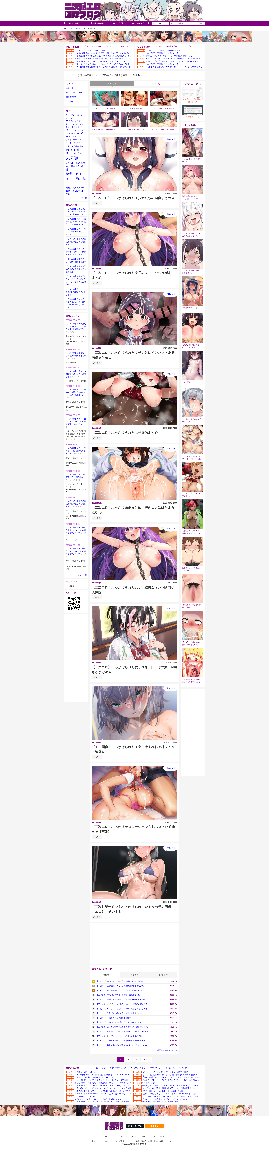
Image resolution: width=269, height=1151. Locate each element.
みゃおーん (170, 1068)
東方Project (70, 163)
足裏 (78, 188)
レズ (74, 143)
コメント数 (163, 975)
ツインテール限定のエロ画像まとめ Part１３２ (94, 1077)
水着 (78, 163)
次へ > (146, 1059)
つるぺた (79, 115)
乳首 (81, 146)
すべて (112, 83)
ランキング (139, 23)
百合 (73, 166)
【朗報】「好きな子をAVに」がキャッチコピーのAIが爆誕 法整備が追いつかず (175, 1094)
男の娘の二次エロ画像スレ (86, 1072)
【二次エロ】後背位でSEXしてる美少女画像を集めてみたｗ (121, 986)
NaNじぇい (183, 1068)
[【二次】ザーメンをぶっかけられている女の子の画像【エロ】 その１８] (134, 872)
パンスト (70, 136)
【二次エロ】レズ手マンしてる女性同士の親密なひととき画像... (122, 1009)
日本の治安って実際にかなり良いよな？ (162, 53)
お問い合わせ (159, 1136)
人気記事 (106, 975)
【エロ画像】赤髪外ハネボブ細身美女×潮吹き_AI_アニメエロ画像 (102, 53)
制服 (68, 150)
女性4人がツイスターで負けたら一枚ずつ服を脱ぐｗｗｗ (169, 56)
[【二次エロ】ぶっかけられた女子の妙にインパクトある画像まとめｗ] (134, 318)
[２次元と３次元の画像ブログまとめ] (134, 98)
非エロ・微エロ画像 (74, 92)
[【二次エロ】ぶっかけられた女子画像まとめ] (134, 398)
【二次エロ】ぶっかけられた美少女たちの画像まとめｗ (133, 198)
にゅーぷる (100, 1068)
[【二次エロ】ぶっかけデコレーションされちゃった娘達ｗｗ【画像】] (134, 793)
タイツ (69, 130)
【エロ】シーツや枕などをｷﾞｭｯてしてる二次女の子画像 (165, 1072)
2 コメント (171, 139)
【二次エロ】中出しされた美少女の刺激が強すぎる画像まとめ (121, 981)
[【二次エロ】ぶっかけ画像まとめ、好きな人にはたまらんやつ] (134, 473)
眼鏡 (77, 166)
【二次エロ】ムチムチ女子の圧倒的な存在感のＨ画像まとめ (120, 1040)
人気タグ (134, 975)
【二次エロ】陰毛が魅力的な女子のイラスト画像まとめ (119, 1013)
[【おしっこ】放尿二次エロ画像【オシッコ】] (163, 119)
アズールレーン (72, 124)
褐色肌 (69, 187)
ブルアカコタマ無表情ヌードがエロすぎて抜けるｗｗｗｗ (165, 1099)
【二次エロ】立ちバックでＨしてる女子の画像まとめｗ (119, 995)
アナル (80, 124)
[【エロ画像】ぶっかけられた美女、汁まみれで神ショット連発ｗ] (134, 713)
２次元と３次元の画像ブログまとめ (97, 46)
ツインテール (78, 130)
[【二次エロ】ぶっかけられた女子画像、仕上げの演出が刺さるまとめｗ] (134, 633)
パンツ (77, 137)
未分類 (72, 158)
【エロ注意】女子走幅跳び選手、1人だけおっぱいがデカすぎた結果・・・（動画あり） (111, 67)
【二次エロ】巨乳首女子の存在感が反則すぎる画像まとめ (76, 269)
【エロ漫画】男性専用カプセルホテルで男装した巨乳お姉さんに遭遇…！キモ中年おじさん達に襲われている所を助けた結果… (127, 56)
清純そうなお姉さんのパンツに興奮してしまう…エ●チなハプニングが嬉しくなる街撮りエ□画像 (114, 61)
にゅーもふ (158, 46)
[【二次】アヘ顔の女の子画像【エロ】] (105, 98)
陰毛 (72, 191)
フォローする (136, 1126)
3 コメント (171, 214)
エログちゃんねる (138, 1068)
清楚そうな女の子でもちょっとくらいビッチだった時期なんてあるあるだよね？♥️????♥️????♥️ (115, 64)
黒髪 (68, 194)
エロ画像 (75, 23)
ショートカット (73, 127)
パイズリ (80, 133)
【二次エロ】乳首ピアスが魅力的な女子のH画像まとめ (76, 292)
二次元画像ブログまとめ (85, 1096)
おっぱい (70, 115)
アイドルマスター (74, 121)
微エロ (69, 153)
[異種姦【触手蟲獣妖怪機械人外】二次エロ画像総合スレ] (105, 119)
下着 (78, 143)
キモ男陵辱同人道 (173, 46)
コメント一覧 (81, 575)
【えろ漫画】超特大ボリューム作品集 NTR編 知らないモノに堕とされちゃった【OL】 (110, 1091)
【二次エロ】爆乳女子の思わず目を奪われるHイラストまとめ (121, 1045)
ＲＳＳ (155, 1126)
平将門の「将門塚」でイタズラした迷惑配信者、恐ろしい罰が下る (173, 59)
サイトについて (110, 1136)
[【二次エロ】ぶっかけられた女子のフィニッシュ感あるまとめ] (134, 239)
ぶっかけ (96, 203)
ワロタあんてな (121, 46)
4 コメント (171, 608)
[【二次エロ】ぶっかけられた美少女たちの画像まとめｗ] (134, 164)
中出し (69, 146)
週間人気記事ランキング (167, 1050)
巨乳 (76, 149)
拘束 (75, 154)
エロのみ (157, 83)
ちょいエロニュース (118, 1068)
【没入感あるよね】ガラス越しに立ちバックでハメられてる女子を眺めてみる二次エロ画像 (112, 1088)
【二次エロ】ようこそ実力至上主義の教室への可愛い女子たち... (122, 1027)
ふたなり (69, 118)
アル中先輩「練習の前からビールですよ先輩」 (161, 1102)
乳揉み (76, 146)
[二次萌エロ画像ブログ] (134, 10)
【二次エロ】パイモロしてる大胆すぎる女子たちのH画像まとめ (122, 1031)
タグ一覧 (119, 23)
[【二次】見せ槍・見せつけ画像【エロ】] (134, 119)
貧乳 (74, 188)
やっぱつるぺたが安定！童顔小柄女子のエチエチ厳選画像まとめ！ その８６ (174, 1088)
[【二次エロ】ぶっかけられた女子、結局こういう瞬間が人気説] (134, 553)
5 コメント (171, 688)
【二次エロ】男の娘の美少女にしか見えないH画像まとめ (119, 990)
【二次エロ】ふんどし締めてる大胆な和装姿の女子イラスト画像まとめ (76, 221)
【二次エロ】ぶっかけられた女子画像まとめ (125, 432)
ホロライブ (76, 140)
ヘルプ (124, 1136)
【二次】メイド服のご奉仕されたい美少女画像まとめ (76, 241)
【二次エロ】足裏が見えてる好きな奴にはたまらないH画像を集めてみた (76, 211)
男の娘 (68, 166)
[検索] (201, 23)
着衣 (82, 166)
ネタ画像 (69, 102)
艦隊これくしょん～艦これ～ (76, 178)
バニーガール (70, 133)
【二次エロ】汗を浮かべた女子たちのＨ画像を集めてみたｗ (120, 1036)
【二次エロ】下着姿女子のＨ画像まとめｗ (113, 1018)
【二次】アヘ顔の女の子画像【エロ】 (90, 50)
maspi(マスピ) (155, 1068)
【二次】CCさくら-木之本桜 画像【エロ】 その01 (162, 1091)
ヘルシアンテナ (148, 1083)
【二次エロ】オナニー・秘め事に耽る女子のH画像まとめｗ (120, 1000)
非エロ (79, 190)
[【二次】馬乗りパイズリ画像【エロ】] (163, 98)
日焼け (80, 153)
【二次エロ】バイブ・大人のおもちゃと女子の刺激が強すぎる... (122, 1004)
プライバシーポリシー (140, 1136)
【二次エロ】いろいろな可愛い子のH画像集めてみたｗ (76, 232)
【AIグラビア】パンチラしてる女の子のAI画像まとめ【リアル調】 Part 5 (105, 1080)
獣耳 (83, 163)
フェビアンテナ (190, 46)
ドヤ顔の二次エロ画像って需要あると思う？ (164, 50)
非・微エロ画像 (97, 23)
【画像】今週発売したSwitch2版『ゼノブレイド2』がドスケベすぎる (174, 67)
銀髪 (68, 191)
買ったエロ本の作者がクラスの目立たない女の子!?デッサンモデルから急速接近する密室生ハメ (114, 1083)
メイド (69, 143)
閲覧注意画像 (71, 97)
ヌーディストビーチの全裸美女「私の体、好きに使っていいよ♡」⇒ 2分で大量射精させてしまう (115, 59)
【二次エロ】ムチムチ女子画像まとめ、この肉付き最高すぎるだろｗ (76, 252)
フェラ (69, 139)
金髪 (82, 188)
